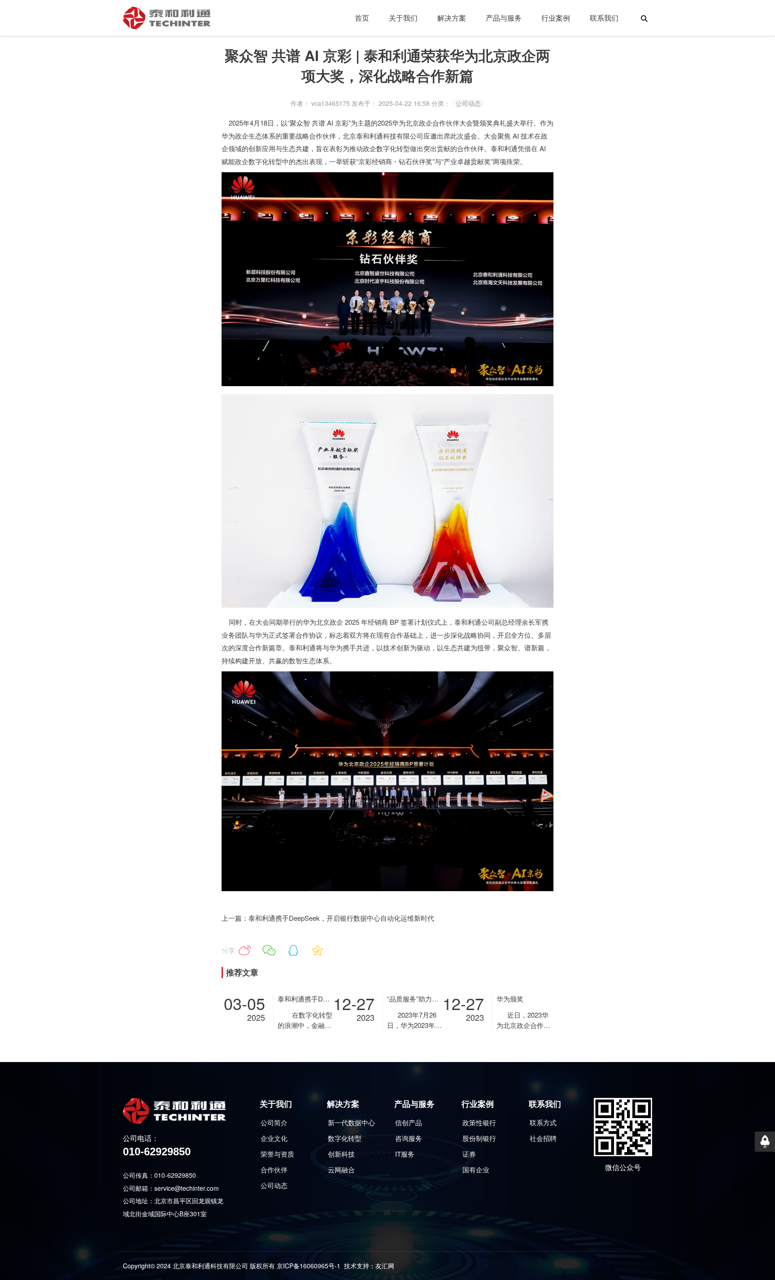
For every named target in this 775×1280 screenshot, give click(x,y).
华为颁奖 (509, 998)
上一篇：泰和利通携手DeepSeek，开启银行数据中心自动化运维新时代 (328, 918)
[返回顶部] (765, 1141)
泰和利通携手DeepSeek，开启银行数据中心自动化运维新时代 (305, 998)
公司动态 (468, 103)
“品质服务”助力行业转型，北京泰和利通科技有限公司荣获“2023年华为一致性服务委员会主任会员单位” (414, 998)
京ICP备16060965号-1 (308, 1265)
